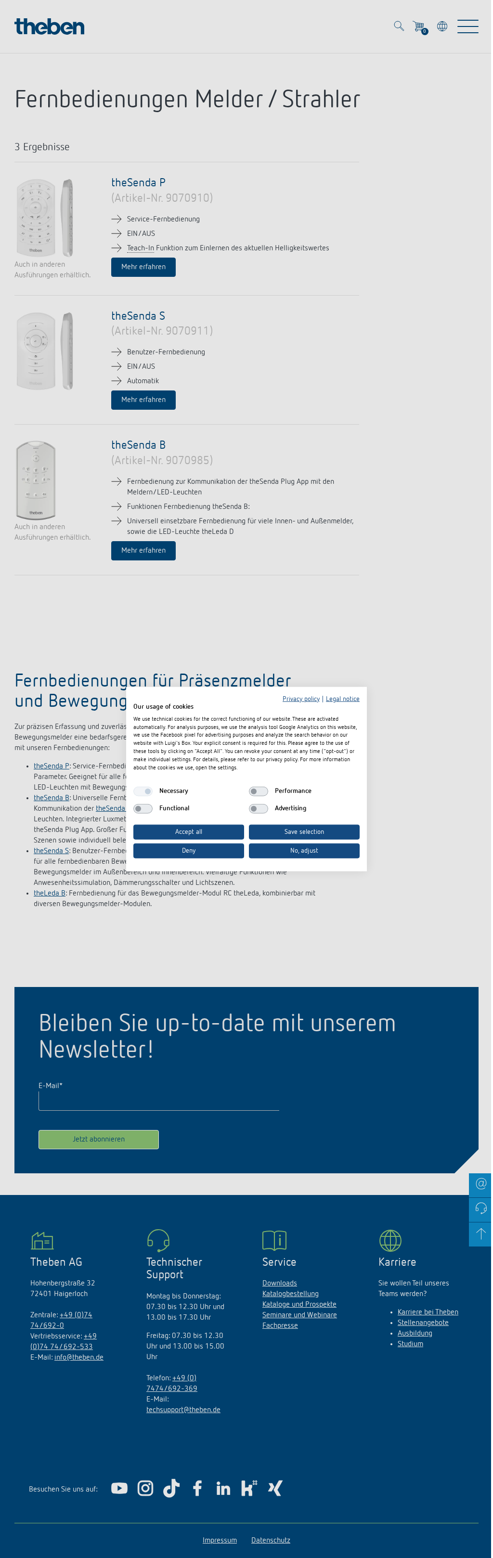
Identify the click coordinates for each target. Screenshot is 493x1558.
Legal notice (343, 699)
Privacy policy (301, 699)
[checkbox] (143, 791)
